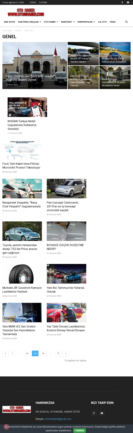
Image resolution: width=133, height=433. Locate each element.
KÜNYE (33, 2)
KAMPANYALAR (85, 21)
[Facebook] (122, 2)
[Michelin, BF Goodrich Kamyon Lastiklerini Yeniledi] (22, 274)
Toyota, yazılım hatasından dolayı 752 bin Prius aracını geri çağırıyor (19, 248)
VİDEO (113, 21)
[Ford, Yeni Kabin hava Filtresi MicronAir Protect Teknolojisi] (22, 150)
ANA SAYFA (9, 21)
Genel (18, 30)
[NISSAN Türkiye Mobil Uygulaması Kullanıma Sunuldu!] (27, 107)
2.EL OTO (102, 21)
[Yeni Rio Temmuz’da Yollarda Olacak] (66, 274)
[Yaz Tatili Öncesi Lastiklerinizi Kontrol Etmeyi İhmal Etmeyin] (66, 312)
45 (43, 353)
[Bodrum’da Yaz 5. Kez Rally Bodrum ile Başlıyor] (115, 53)
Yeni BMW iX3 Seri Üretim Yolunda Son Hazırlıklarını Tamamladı (19, 330)
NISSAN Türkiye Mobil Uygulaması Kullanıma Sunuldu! (22, 125)
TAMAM (80, 430)
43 (27, 353)
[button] (126, 22)
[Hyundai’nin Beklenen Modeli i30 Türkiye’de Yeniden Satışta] (83, 53)
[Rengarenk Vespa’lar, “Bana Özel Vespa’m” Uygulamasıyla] (22, 188)
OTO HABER (50, 21)
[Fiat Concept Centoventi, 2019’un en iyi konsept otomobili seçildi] (66, 188)
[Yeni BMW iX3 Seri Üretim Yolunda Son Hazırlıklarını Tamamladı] (22, 312)
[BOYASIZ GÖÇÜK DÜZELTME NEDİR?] (66, 231)
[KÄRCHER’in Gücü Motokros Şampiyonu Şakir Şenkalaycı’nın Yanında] (83, 77)
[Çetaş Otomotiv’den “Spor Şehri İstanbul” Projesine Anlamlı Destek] (34, 70)
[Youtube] (128, 2)
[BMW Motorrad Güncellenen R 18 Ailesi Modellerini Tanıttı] (115, 77)
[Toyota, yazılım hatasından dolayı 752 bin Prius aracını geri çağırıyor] (22, 231)
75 (58, 353)
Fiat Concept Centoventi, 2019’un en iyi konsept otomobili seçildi (62, 206)
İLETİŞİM (43, 2)
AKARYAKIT (66, 21)
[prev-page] (5, 353)
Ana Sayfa (7, 30)
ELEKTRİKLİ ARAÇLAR (28, 21)
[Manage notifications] (6, 427)
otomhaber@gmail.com (58, 419)
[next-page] (66, 353)
